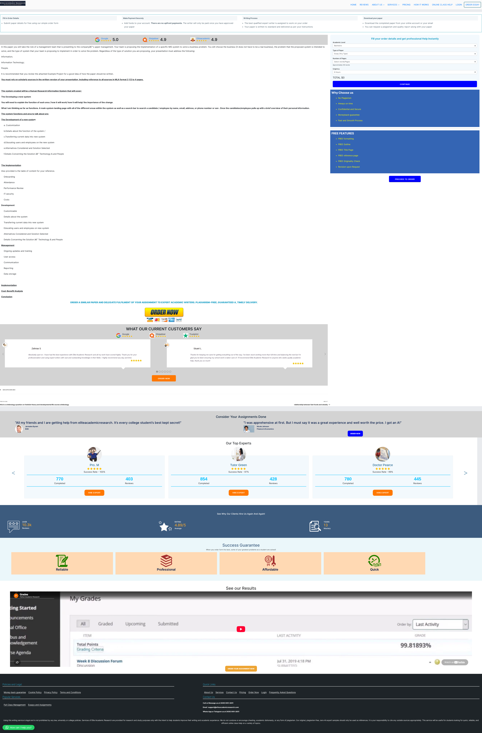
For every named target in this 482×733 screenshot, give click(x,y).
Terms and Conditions (70, 692)
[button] (12, 473)
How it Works (421, 4)
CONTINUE (405, 84)
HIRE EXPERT (94, 493)
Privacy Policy (50, 692)
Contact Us (231, 692)
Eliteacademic (203, 38)
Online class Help (442, 4)
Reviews (364, 4)
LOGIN (459, 4)
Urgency (336, 69)
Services (392, 4)
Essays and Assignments (39, 704)
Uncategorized (9, 389)
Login (264, 692)
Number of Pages (339, 58)
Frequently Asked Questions (282, 692)
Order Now (253, 692)
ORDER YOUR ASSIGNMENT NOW (241, 669)
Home (353, 4)
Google (104, 38)
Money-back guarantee (15, 692)
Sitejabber (154, 38)
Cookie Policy (35, 692)
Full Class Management (15, 704)
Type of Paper (338, 50)
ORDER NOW (164, 379)
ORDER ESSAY (472, 4)
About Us (377, 4)
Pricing (406, 4)
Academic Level (339, 42)
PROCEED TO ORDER (405, 179)
